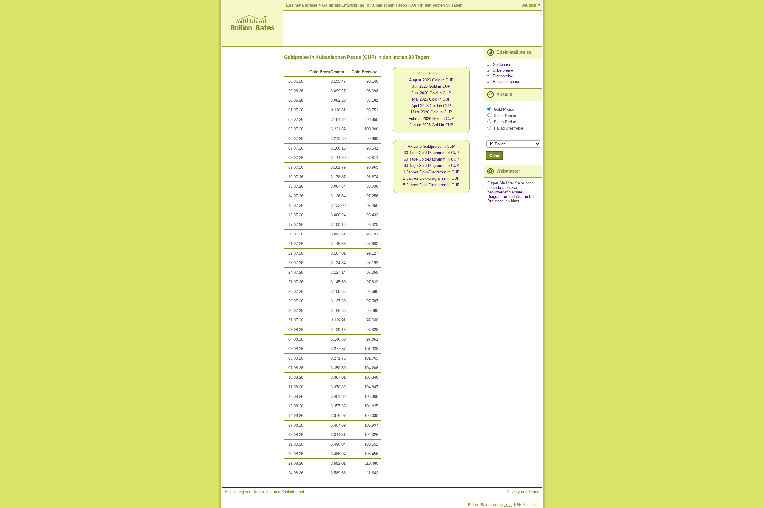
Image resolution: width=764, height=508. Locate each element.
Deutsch (528, 5)
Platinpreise (503, 76)
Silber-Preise (505, 115)
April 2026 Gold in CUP (431, 106)
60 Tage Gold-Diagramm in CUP (431, 159)
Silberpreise (503, 70)
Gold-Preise (504, 109)
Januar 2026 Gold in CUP (431, 125)
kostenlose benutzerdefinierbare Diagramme (504, 192)
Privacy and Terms (523, 491)
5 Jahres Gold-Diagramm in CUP (431, 185)
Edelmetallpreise (301, 5)
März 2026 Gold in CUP (431, 112)
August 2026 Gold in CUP (431, 80)
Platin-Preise (505, 122)
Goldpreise (502, 64)
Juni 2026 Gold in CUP (431, 93)
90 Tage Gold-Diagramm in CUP (431, 165)
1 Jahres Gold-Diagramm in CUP (431, 172)
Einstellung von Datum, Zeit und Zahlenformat (264, 491)
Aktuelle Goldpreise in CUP (431, 146)
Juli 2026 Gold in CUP (431, 86)
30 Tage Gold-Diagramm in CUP (431, 152)
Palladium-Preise (508, 128)
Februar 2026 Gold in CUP (431, 118)
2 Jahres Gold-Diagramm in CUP (431, 178)
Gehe (494, 155)
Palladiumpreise (506, 81)
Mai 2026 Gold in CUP (431, 99)
